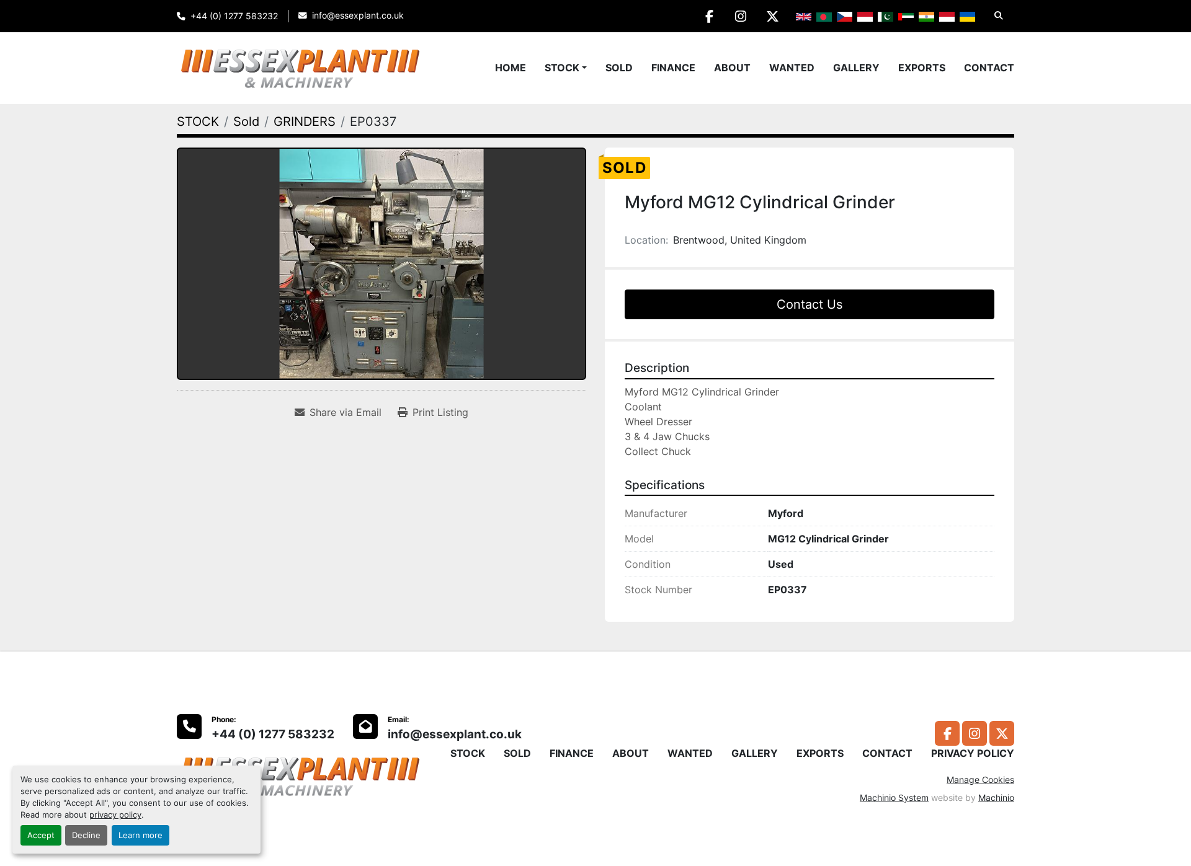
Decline (86, 835)
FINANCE (673, 67)
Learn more (140, 835)
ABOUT (732, 67)
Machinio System (894, 797)
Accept (41, 835)
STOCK (562, 67)
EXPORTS (921, 67)
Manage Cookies (980, 779)
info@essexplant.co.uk (358, 15)
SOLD (619, 67)
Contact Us (809, 304)
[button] (566, 67)
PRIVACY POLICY (972, 753)
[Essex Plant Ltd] (301, 775)
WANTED (791, 67)
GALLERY (856, 67)
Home (510, 67)
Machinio (996, 797)
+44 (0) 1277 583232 (234, 16)
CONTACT (989, 67)
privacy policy (115, 815)
